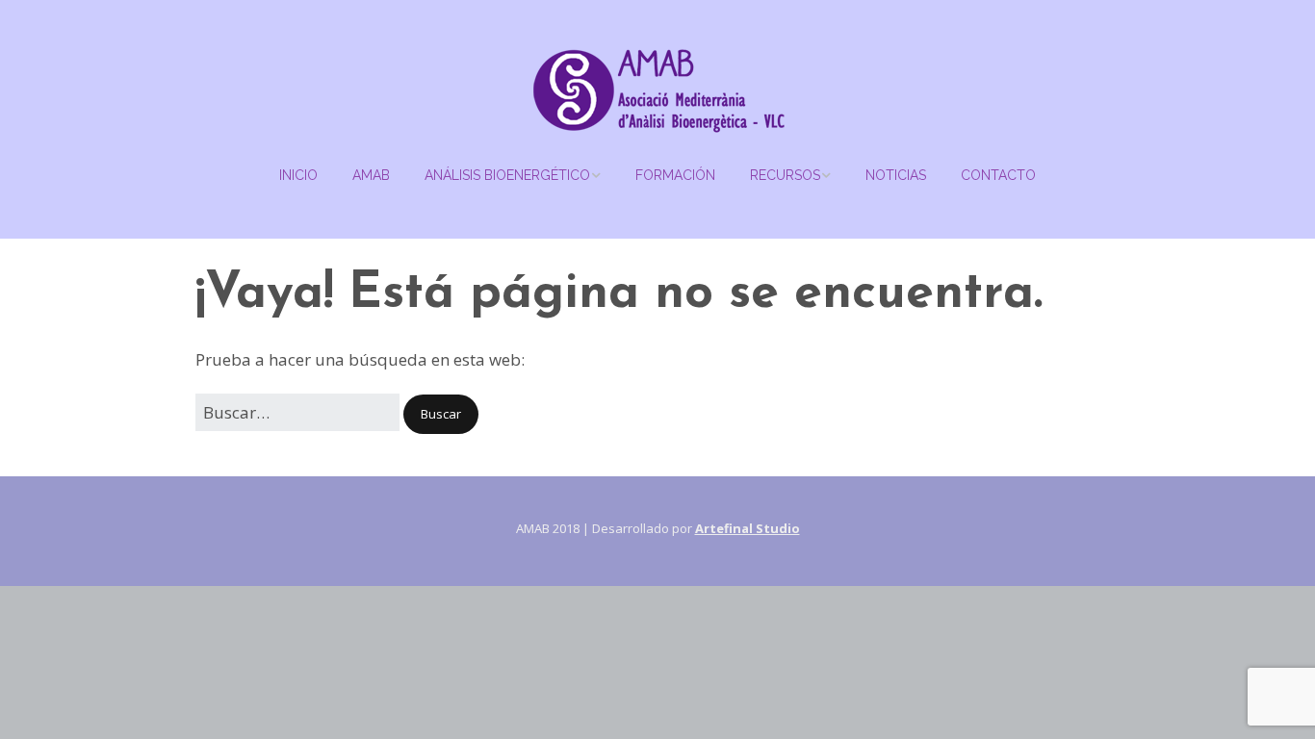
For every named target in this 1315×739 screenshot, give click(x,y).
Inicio (298, 175)
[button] (440, 414)
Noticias (895, 175)
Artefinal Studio (747, 528)
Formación (675, 175)
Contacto (998, 175)
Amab (371, 175)
